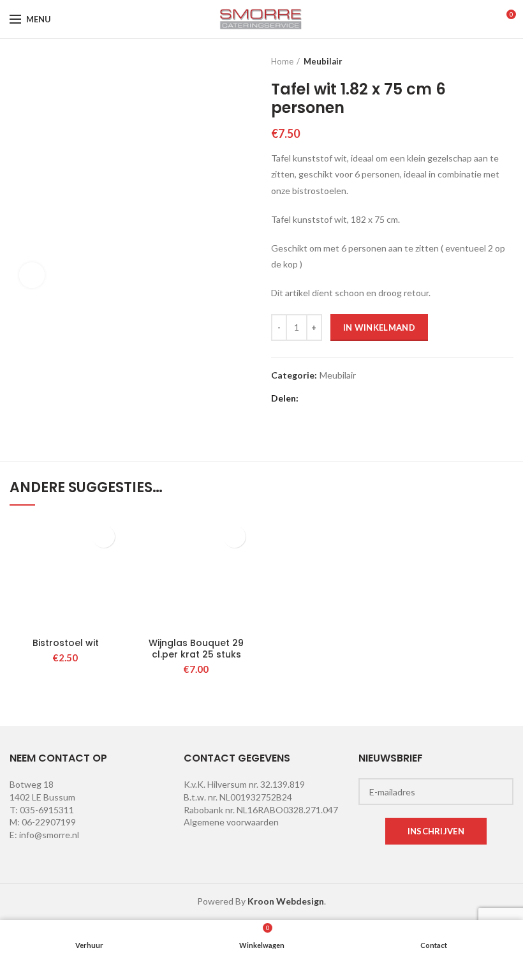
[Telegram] (407, 398)
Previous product (481, 61)
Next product (507, 61)
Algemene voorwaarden (231, 821)
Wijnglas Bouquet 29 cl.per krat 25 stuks (196, 648)
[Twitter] (327, 398)
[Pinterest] (359, 398)
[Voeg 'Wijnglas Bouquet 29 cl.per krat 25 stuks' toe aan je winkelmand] (234, 536)
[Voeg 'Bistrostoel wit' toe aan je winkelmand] (103, 536)
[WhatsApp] (391, 398)
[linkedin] (375, 398)
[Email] (343, 398)
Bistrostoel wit (66, 643)
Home (282, 61)
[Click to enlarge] (32, 275)
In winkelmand (379, 327)
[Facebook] (312, 398)
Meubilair (323, 61)
